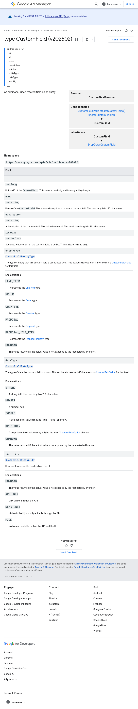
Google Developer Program (18, 593)
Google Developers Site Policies (89, 567)
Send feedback (121, 39)
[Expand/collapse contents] (23, 49)
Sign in (130, 4)
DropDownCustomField (101, 144)
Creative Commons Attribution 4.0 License (95, 563)
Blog (51, 593)
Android (97, 593)
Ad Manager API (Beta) (57, 16)
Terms (7, 693)
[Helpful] (126, 30)
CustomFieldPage (88, 111)
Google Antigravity (103, 614)
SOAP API (48, 30)
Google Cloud (100, 620)
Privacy (18, 693)
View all (97, 630)
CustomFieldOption (70, 432)
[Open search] (96, 4)
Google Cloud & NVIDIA (16, 614)
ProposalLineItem (35, 339)
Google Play (99, 625)
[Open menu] (5, 4)
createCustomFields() (112, 111)
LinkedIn (53, 609)
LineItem (30, 287)
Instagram (54, 604)
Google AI (9, 674)
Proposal (30, 326)
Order (29, 300)
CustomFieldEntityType (20, 256)
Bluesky (53, 598)
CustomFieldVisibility (19, 460)
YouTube (53, 620)
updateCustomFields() (102, 115)
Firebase (97, 604)
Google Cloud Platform (16, 668)
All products (10, 679)
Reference (62, 30)
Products (18, 30)
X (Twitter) (54, 614)
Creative (30, 313)
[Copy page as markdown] (87, 39)
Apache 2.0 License (44, 567)
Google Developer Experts (17, 604)
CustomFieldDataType (19, 366)
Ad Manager (40, 4)
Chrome (97, 598)
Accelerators (11, 609)
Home (7, 30)
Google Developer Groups (17, 598)
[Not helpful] (131, 30)
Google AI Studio (102, 609)
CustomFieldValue (121, 262)
